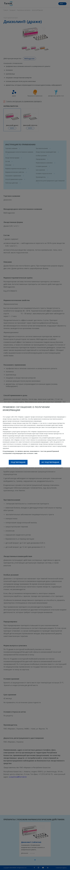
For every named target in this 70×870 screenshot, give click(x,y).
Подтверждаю (18, 462)
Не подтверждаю (50, 462)
